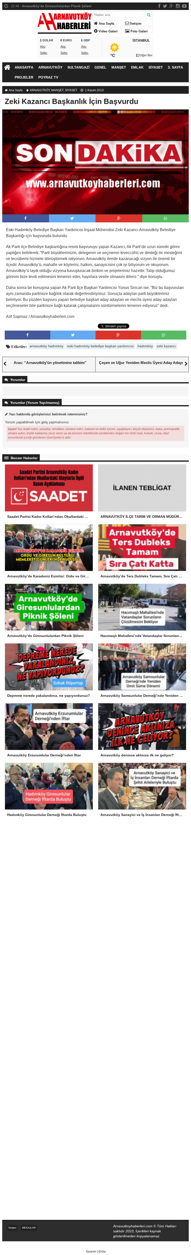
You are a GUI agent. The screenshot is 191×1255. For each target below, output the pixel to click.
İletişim (135, 23)
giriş (44, 422)
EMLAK (137, 67)
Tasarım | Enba (96, 1251)
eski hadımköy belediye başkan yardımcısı (100, 346)
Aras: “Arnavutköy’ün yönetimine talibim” (50, 362)
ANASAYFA (24, 67)
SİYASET (155, 67)
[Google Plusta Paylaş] (119, 218)
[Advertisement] (95, 864)
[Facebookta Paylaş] (25, 218)
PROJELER (24, 77)
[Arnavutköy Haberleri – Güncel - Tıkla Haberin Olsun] (65, 22)
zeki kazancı (166, 346)
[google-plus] (171, 6)
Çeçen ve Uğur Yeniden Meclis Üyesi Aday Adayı (141, 362)
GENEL (100, 67)
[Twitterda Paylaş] (72, 218)
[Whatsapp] (165, 218)
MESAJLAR (29, 1227)
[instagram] (178, 6)
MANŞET (118, 67)
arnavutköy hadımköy (46, 346)
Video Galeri (107, 31)
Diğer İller (145, 55)
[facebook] (159, 6)
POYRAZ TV (48, 77)
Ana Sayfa (106, 23)
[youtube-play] (184, 6)
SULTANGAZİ (78, 67)
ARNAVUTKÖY (50, 67)
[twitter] (165, 6)
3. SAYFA (175, 67)
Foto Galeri (139, 31)
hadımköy (145, 346)
